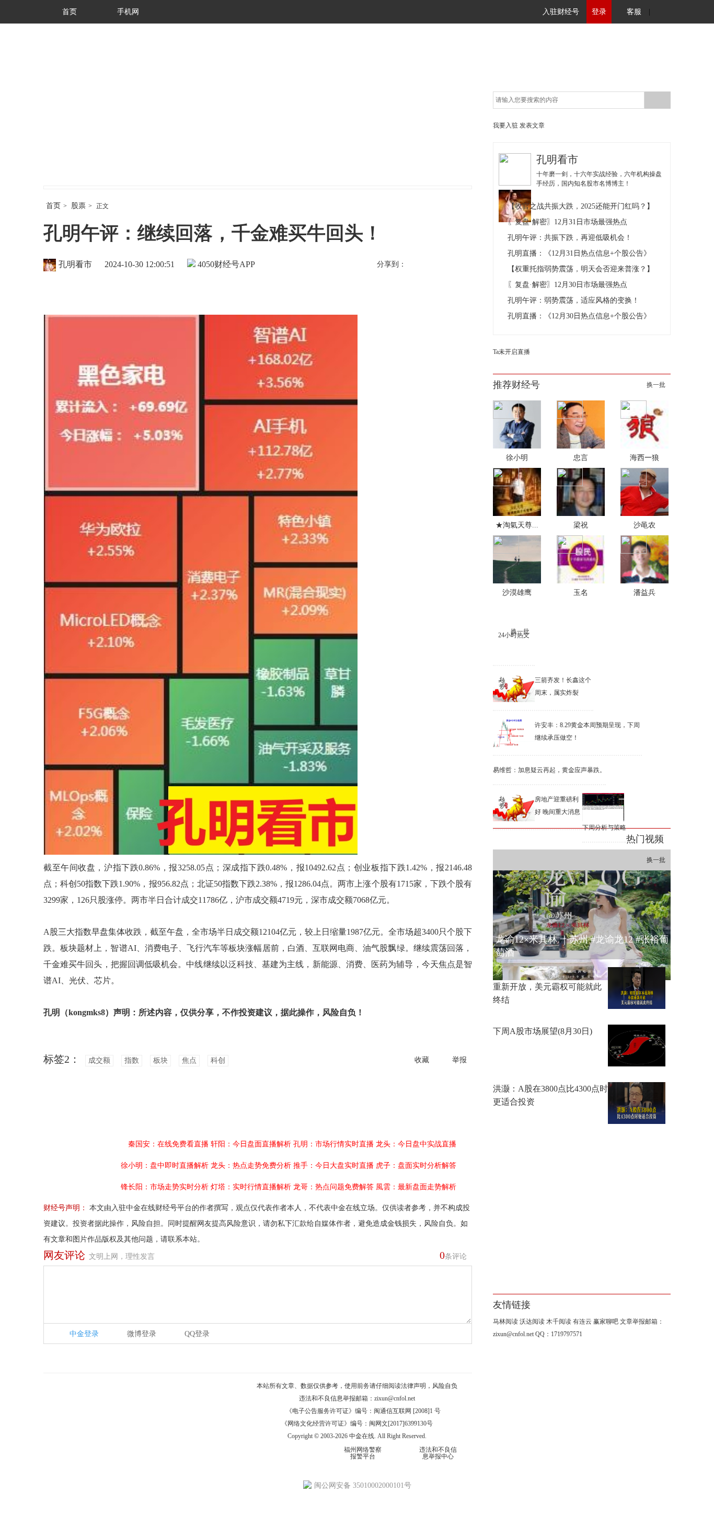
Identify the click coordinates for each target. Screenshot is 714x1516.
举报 (459, 1060)
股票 (78, 206)
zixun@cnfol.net (394, 1398)
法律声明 (413, 1385)
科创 (218, 1060)
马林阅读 (505, 1321)
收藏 (421, 1060)
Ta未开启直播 (511, 351)
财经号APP (234, 264)
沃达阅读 (532, 1321)
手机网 (128, 12)
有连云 (582, 1321)
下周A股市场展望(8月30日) (542, 1031)
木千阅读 (558, 1321)
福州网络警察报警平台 (363, 1453)
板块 (160, 1060)
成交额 (99, 1060)
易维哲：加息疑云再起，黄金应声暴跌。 (549, 770)
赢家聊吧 (605, 1321)
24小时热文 (513, 635)
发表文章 (532, 125)
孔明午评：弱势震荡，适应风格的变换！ (573, 300)
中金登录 (84, 1334)
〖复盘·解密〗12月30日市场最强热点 (567, 285)
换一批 (656, 384)
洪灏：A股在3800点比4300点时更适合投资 (550, 1095)
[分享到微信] (440, 265)
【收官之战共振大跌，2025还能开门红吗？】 (581, 206)
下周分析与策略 (604, 827)
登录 (599, 12)
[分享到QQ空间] (462, 265)
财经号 (72, 115)
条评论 (453, 1255)
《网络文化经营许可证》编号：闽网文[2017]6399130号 (357, 1423)
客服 (634, 12)
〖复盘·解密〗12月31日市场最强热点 (567, 222)
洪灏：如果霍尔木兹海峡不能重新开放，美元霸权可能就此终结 (547, 986)
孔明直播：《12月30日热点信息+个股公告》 (579, 316)
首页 (69, 12)
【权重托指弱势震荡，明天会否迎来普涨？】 (581, 269)
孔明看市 (75, 264)
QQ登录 (197, 1334)
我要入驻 (505, 125)
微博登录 (141, 1334)
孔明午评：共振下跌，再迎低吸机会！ (570, 238)
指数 (131, 1060)
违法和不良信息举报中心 (438, 1453)
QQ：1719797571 (558, 1334)
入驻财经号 (561, 12)
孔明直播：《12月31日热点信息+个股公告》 (579, 253)
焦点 (189, 1060)
